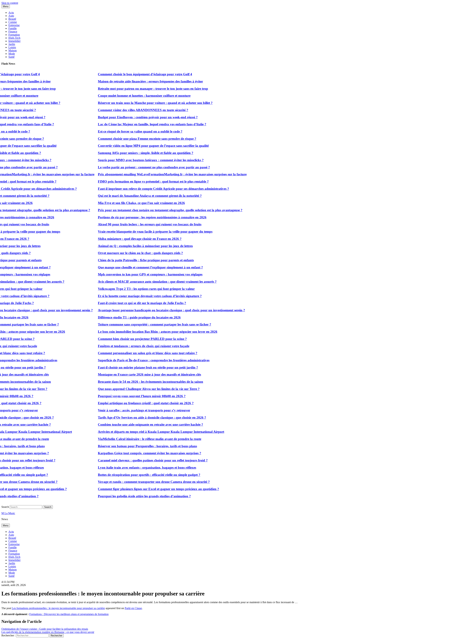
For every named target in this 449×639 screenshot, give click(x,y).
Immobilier (14, 41)
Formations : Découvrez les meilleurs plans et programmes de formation (69, 614)
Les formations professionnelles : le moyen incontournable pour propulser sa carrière (58, 608)
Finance (12, 31)
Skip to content (9, 2)
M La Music (8, 513)
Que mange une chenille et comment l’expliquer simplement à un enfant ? (139, 267)
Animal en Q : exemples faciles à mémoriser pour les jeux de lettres (134, 246)
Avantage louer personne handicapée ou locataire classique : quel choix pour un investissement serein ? (160, 310)
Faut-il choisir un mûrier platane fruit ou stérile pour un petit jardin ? (137, 367)
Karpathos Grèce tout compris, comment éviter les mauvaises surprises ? (138, 453)
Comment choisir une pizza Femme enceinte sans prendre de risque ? (136, 138)
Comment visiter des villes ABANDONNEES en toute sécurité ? (132, 110)
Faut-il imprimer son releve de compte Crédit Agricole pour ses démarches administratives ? (152, 189)
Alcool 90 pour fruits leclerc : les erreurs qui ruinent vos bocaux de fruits (138, 224)
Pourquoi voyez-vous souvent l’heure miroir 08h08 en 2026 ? (130, 396)
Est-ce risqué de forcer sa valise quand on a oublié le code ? (129, 131)
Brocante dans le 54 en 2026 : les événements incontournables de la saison (139, 382)
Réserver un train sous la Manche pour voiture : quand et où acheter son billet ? (144, 103)
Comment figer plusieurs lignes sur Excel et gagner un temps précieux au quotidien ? (147, 489)
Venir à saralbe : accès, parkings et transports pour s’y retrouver (133, 410)
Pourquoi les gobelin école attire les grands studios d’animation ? (133, 496)
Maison (12, 50)
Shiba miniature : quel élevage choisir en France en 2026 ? (128, 239)
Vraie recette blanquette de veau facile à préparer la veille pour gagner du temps (144, 231)
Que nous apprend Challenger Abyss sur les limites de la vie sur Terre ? (137, 389)
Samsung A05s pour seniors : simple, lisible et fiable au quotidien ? (134, 153)
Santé (11, 56)
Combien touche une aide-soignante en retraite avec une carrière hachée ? (139, 424)
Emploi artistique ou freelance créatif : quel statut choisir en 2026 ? (134, 403)
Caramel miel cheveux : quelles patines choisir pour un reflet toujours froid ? (141, 460)
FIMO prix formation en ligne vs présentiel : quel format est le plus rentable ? (142, 181)
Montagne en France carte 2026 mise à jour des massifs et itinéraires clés (138, 374)
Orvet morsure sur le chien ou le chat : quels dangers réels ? (129, 253)
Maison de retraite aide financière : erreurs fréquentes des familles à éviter (139, 81)
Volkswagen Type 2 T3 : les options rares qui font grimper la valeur (135, 289)
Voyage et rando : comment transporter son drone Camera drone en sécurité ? (143, 482)
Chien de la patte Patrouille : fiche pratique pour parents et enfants (135, 260)
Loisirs (12, 47)
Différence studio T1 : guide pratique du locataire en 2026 (128, 317)
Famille (12, 28)
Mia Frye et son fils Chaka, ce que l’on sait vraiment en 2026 (130, 203)
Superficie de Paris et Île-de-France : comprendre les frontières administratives (142, 360)
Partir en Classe (133, 608)
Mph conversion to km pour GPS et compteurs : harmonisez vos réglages (139, 274)
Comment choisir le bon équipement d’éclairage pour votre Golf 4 (134, 74)
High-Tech (14, 37)
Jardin (11, 44)
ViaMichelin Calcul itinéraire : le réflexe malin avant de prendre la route (138, 439)
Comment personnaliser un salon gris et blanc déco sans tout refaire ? (136, 353)
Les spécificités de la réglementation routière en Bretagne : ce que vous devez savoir (47, 632)
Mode (11, 53)
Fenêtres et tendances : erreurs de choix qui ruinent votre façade (132, 346)
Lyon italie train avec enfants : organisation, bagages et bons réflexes (136, 467)
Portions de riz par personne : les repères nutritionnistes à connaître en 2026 (141, 217)
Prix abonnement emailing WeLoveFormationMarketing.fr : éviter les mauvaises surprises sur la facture (161, 174)
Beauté (12, 18)
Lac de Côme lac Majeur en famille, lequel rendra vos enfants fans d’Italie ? (141, 124)
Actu (11, 12)
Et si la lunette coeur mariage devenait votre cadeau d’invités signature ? (138, 296)
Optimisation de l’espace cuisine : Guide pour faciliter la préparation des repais (44, 628)
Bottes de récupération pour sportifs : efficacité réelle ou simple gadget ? (138, 475)
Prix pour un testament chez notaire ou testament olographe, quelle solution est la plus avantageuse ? (159, 210)
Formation (14, 34)
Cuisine (12, 22)
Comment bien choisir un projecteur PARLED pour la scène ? (131, 339)
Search (5, 506)
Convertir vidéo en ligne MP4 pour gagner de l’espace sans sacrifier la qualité (142, 146)
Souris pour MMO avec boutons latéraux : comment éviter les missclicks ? (139, 160)
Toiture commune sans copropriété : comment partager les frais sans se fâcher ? (143, 324)
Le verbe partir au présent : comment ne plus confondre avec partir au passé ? (143, 167)
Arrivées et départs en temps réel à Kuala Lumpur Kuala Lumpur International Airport (150, 432)
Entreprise (14, 25)
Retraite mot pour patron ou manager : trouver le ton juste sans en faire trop (142, 88)
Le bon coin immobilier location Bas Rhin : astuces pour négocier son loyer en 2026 (146, 331)
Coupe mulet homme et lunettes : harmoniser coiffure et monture (133, 95)
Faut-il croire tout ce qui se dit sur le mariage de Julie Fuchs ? (131, 303)
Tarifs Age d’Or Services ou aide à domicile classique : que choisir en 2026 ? (141, 417)
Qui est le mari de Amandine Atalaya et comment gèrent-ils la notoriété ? (138, 196)
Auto (11, 15)
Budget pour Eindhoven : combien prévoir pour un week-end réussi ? (136, 117)
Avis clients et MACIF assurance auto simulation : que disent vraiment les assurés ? (146, 281)
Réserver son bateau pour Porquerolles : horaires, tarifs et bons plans (136, 446)
